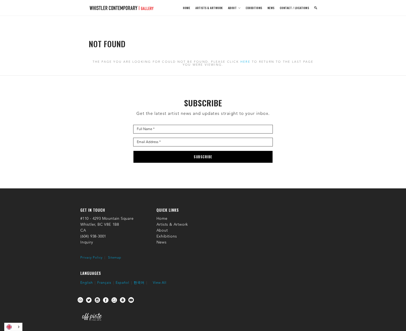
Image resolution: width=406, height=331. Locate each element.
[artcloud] (80, 300)
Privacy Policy (91, 257)
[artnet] (122, 300)
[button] (234, 8)
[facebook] (105, 300)
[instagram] (97, 300)
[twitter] (89, 300)
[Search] (315, 7)
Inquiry (86, 242)
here (245, 61)
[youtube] (131, 300)
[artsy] (114, 300)
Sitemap (114, 257)
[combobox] (13, 327)
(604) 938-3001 (93, 236)
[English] (13, 327)
